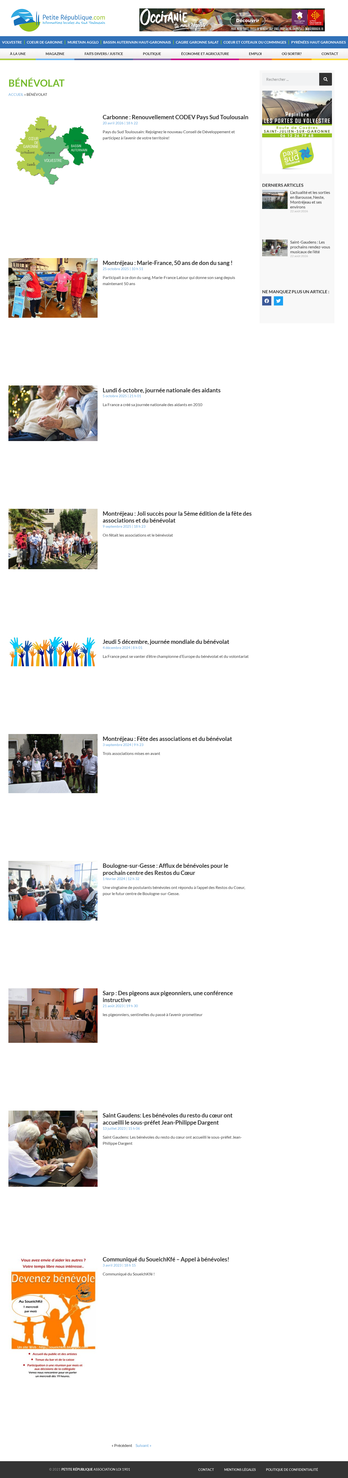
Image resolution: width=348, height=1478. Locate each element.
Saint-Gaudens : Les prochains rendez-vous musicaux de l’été (310, 246)
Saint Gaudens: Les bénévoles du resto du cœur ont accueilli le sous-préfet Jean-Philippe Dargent (168, 1119)
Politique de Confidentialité (292, 1470)
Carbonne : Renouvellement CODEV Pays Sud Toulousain (175, 117)
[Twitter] (278, 300)
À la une (17, 53)
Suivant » (143, 1445)
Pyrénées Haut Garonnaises (318, 42)
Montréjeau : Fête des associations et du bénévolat (167, 738)
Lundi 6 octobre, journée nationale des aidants (162, 390)
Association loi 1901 (95, 1469)
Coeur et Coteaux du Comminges (254, 42)
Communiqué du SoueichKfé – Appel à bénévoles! (166, 1259)
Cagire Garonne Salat (197, 42)
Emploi (255, 53)
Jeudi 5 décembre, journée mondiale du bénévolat (166, 641)
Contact (330, 53)
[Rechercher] (325, 79)
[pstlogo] (297, 172)
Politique (152, 53)
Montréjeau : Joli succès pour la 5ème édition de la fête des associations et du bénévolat (177, 517)
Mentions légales (240, 1470)
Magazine (55, 53)
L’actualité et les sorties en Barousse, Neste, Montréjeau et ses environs (310, 199)
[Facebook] (266, 300)
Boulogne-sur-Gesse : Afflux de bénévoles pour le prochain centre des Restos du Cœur (165, 869)
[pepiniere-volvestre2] (297, 135)
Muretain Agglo (83, 42)
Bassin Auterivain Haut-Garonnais (137, 42)
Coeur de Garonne (45, 42)
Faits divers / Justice (104, 53)
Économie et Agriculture (205, 53)
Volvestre (12, 42)
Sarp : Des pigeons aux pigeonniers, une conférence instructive (168, 996)
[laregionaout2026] (232, 29)
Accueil (15, 94)
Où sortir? (292, 53)
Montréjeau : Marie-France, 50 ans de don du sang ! (168, 262)
